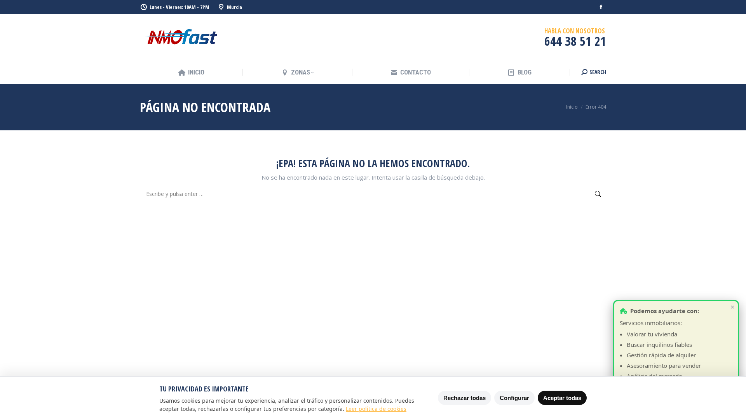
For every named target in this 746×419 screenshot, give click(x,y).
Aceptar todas (562, 398)
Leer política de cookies (376, 408)
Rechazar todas (464, 398)
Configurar (514, 398)
